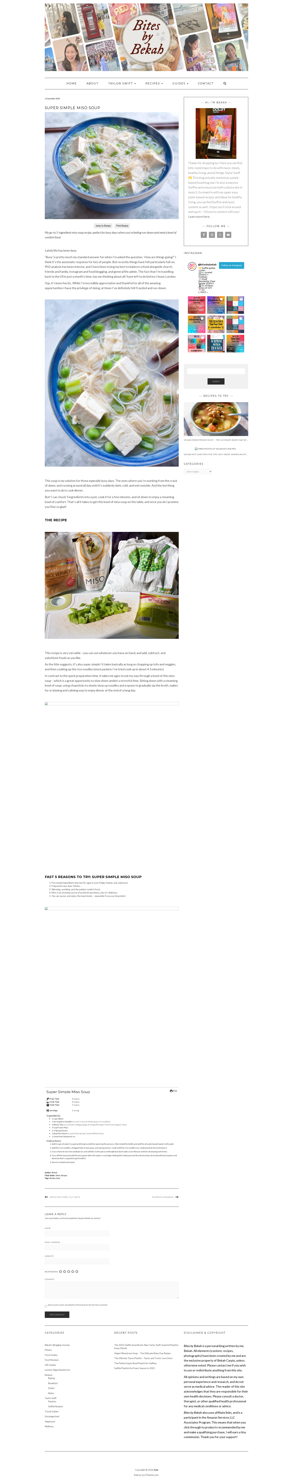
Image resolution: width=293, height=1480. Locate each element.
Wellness (49, 1426)
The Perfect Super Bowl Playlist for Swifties (135, 1363)
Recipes (153, 83)
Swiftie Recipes (55, 1406)
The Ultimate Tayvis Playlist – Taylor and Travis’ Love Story (143, 1358)
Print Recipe (122, 225)
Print (175, 1091)
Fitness (48, 1350)
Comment (50, 1279)
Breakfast (53, 1383)
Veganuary (50, 1421)
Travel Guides (51, 1411)
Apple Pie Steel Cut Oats (65, 1197)
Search (216, 381)
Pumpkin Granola (163, 1197)
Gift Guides (50, 1365)
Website (49, 1256)
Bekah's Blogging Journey (57, 1345)
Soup (58, 1178)
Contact (206, 83)
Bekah (54, 1172)
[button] (197, 305)
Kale (156, 1469)
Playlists (52, 1401)
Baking (51, 1378)
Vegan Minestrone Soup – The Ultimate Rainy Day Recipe (142, 1353)
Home (71, 83)
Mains (58, 1175)
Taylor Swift (121, 83)
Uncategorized (52, 1416)
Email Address (52, 1242)
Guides (179, 83)
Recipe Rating (51, 1272)
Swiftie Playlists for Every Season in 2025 (134, 1368)
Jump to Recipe (103, 225)
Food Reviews (52, 1360)
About (92, 83)
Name (48, 1228)
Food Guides (51, 1355)
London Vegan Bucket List (57, 1370)
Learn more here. (199, 216)
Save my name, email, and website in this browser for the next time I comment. (78, 1305)
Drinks (51, 1388)
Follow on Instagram (232, 265)
